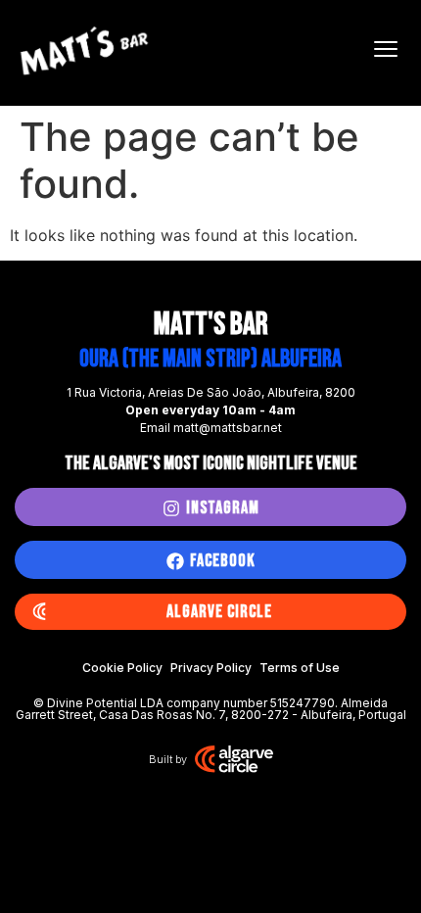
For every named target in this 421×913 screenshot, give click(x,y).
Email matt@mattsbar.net (211, 427)
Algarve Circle (219, 611)
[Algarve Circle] (39, 612)
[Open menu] (385, 49)
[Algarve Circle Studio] (234, 759)
